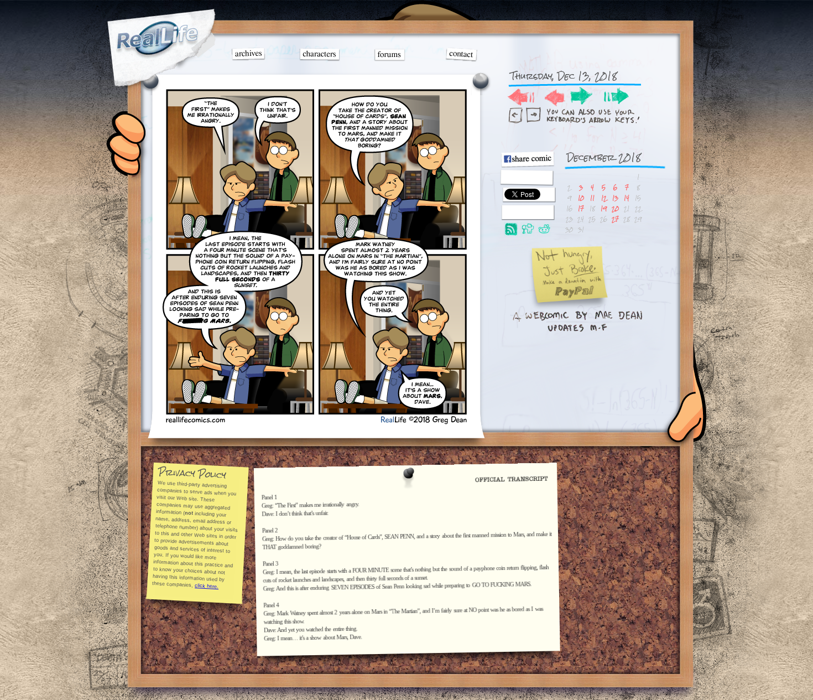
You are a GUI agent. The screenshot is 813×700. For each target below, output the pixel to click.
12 (604, 198)
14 (626, 198)
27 (615, 219)
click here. (206, 586)
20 (615, 208)
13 (615, 198)
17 (581, 208)
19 (604, 208)
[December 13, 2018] (316, 422)
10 (581, 198)
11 (592, 198)
